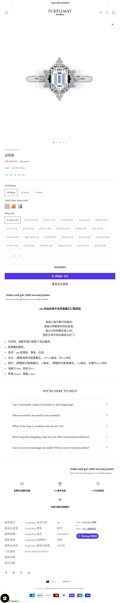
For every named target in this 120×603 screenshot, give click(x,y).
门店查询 (10, 551)
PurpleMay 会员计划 (36, 522)
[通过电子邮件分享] (23, 175)
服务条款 (10, 557)
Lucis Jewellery (12, 150)
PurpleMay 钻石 (33, 534)
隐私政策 (10, 539)
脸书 (59, 528)
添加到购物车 (60, 267)
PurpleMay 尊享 (33, 528)
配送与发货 (11, 528)
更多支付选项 (60, 284)
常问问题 (10, 563)
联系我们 (10, 522)
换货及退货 (11, 545)
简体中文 (67, 581)
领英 (59, 539)
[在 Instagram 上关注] (13, 572)
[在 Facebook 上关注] (6, 572)
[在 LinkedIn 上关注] (29, 572)
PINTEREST (63, 534)
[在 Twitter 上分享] (15, 175)
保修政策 (10, 534)
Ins (58, 522)
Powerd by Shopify (74, 588)
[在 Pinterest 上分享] (19, 175)
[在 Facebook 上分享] (11, 175)
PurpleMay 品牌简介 (36, 539)
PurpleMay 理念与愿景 (37, 545)
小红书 (61, 545)
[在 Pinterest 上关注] (21, 572)
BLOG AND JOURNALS (36, 551)
